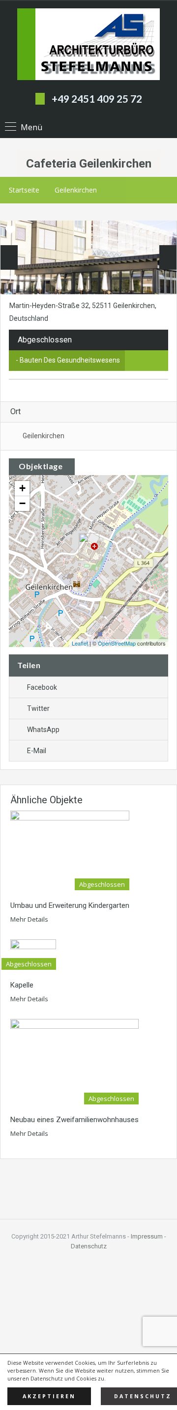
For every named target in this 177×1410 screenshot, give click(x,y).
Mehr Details (30, 919)
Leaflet (80, 643)
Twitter (38, 708)
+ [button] (22, 488)
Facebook (42, 687)
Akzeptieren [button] (49, 1396)
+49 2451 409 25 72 (97, 98)
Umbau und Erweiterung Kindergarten (69, 905)
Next (168, 257)
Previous (9, 257)
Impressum (147, 1236)
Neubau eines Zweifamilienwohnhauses (74, 1119)
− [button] (22, 503)
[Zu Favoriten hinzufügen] (10, 233)
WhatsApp (43, 729)
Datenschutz (89, 1246)
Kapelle (21, 985)
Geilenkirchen (76, 190)
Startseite (24, 190)
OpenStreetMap (117, 643)
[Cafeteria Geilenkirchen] (89, 547)
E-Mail (36, 751)
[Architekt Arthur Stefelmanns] (88, 45)
